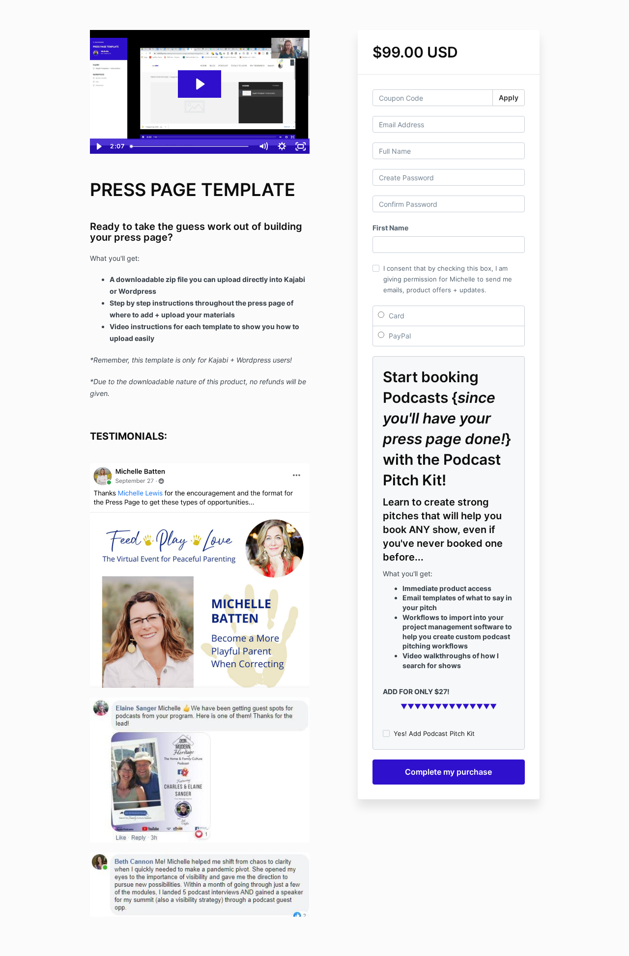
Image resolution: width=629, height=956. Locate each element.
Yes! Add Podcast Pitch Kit (434, 733)
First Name (390, 228)
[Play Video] (98, 146)
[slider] (190, 146)
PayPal (399, 336)
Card (395, 315)
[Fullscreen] (300, 146)
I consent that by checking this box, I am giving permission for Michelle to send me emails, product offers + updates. (447, 279)
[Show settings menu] (282, 146)
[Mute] (263, 146)
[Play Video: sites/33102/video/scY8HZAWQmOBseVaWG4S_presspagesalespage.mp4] (199, 84)
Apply (508, 97)
